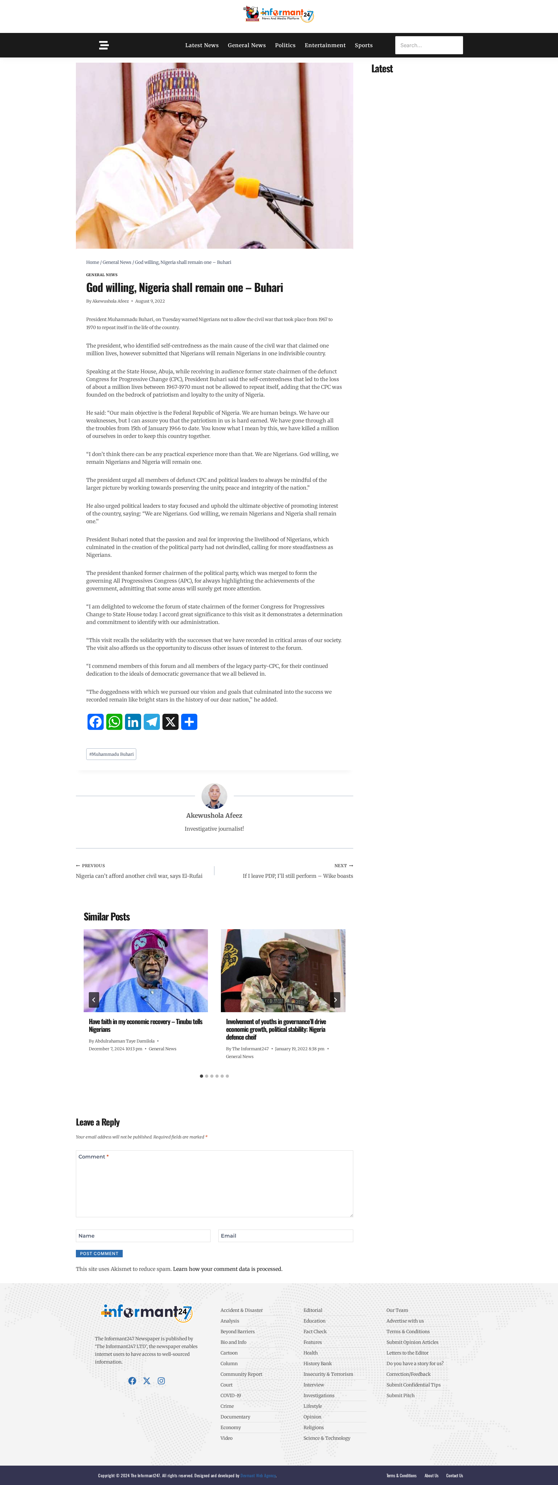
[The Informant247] (279, 15)
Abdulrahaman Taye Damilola (125, 1041)
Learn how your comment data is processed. (228, 1269)
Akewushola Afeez (110, 301)
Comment (93, 1156)
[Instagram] (161, 1381)
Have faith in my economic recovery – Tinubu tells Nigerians (145, 1025)
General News (247, 45)
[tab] (201, 1076)
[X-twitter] (147, 1381)
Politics (285, 45)
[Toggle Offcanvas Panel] (104, 45)
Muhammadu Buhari (111, 754)
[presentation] (146, 970)
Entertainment (325, 45)
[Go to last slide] (94, 1000)
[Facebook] (132, 1381)
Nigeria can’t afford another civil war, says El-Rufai (139, 871)
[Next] (335, 1000)
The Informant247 (250, 1048)
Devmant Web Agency (258, 1475)
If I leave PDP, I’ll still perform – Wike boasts (298, 871)
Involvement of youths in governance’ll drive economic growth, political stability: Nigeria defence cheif (276, 1029)
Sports (364, 45)
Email (228, 1236)
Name (86, 1236)
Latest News (202, 45)
